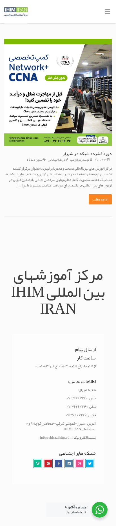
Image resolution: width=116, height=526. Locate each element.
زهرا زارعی (76, 159)
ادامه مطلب (100, 199)
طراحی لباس (55, 159)
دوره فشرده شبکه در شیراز (87, 153)
